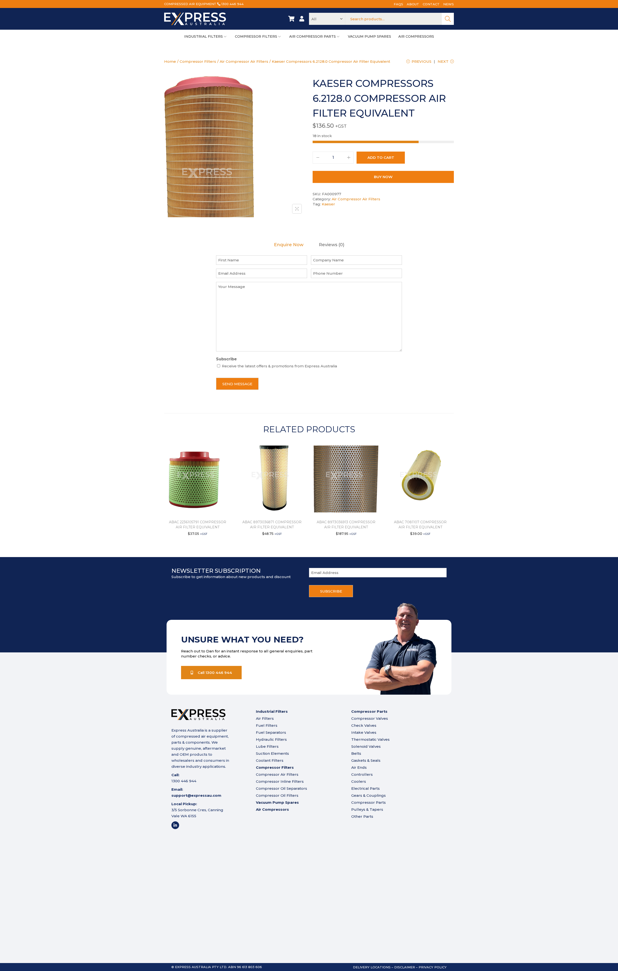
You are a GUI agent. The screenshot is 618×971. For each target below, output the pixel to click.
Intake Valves (363, 732)
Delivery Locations (372, 967)
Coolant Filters (269, 760)
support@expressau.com (196, 795)
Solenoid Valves (366, 746)
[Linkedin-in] (175, 825)
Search (447, 19)
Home (170, 61)
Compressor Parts (368, 802)
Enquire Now (288, 244)
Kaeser (328, 204)
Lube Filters (267, 746)
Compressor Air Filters (277, 774)
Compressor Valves (369, 718)
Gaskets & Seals (365, 760)
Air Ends (359, 767)
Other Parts (362, 816)
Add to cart (380, 157)
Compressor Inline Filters (280, 781)
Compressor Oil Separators (281, 788)
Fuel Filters (266, 725)
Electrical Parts (365, 788)
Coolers (358, 781)
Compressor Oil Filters (277, 795)
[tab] (288, 244)
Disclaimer (404, 967)
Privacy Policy (433, 967)
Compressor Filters (198, 61)
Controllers (362, 774)
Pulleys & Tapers (367, 809)
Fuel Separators (271, 732)
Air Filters (265, 718)
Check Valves (363, 725)
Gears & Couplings (368, 795)
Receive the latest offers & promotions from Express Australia (279, 366)
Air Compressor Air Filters (244, 61)
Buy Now (383, 177)
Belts (356, 753)
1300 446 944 (232, 4)
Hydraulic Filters (271, 739)
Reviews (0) (331, 244)
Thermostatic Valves (370, 739)
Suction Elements (272, 753)
